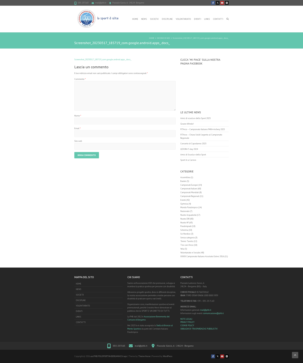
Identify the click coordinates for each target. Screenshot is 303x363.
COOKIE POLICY (187, 325)
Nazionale (185, 211)
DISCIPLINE (167, 19)
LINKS (207, 19)
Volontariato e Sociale (190, 252)
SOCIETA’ (154, 19)
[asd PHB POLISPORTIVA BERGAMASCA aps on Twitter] (218, 3)
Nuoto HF (184, 222)
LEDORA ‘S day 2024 (189, 149)
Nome (77, 115)
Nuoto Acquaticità (188, 215)
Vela (182, 248)
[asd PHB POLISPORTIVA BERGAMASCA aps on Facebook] (213, 3)
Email (77, 128)
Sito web (78, 141)
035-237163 (83, 2)
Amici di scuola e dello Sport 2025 (195, 118)
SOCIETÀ (80, 294)
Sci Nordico (185, 233)
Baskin (183, 181)
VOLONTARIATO (183, 19)
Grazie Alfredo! (187, 123)
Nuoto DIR (185, 218)
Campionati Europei (189, 185)
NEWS (144, 19)
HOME (135, 19)
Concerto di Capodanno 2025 (193, 143)
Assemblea (185, 177)
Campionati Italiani (188, 188)
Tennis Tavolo (186, 241)
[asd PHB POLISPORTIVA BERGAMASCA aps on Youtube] (222, 3)
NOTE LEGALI (186, 319)
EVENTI (197, 19)
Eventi (183, 200)
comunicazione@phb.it (213, 313)
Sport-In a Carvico (188, 160)
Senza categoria (187, 237)
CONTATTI (218, 19)
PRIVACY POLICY (187, 322)
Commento (80, 79)
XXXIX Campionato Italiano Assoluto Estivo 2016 (202, 256)
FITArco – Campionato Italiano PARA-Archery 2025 (202, 129)
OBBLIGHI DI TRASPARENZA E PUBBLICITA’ (199, 328)
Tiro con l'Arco (186, 245)
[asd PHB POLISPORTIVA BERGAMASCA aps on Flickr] (227, 3)
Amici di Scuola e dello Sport (193, 154)
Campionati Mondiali (189, 192)
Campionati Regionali (189, 196)
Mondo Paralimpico (189, 207)
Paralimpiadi (185, 226)
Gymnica (184, 203)
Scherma (184, 230)
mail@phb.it (100, 2)
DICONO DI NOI (163, 38)
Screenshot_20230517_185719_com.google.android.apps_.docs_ (201, 38)
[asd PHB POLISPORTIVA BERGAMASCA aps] (98, 19)
